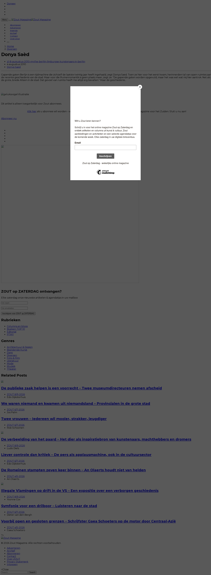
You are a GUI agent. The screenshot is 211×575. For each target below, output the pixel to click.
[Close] (140, 87)
